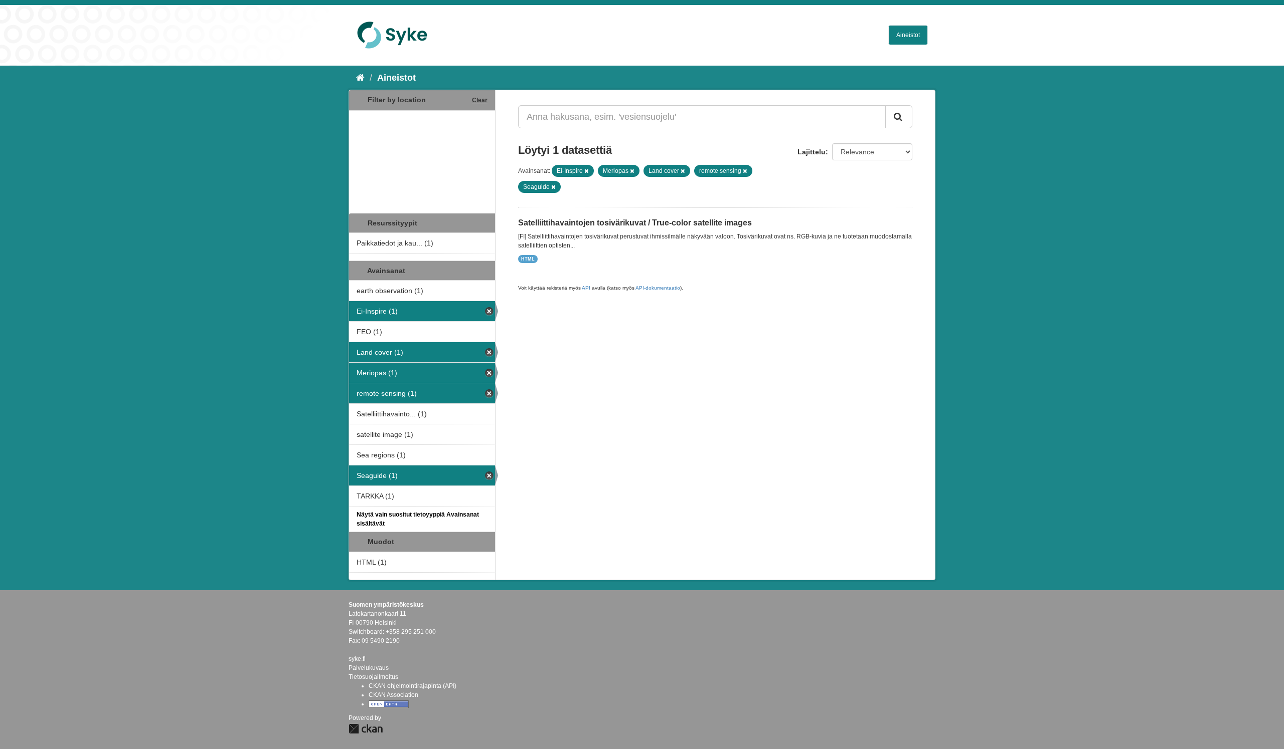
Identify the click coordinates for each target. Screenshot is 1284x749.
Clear (480, 100)
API (586, 288)
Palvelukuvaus (369, 667)
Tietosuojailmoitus (373, 676)
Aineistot (908, 35)
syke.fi (357, 658)
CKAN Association (393, 694)
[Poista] (586, 171)
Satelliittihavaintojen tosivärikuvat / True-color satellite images (635, 222)
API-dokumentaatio (657, 288)
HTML (528, 259)
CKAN (366, 728)
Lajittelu (811, 152)
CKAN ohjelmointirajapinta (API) (412, 685)
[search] (898, 116)
